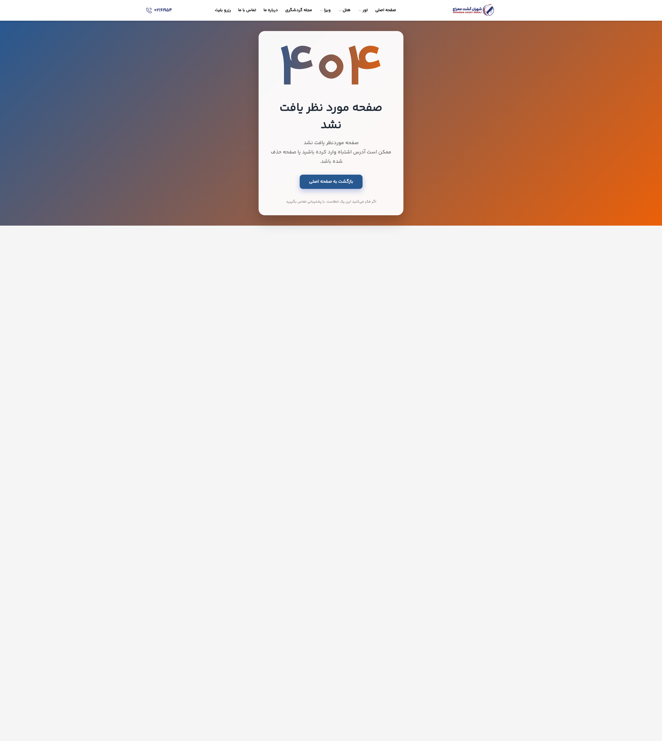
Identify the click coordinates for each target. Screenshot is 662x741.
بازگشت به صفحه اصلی (331, 181)
